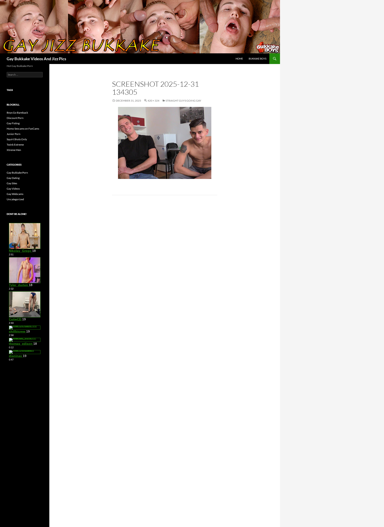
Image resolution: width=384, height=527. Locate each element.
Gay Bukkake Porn (17, 172)
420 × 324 (153, 100)
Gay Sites (12, 183)
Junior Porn (13, 134)
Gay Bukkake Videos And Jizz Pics (36, 58)
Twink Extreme (15, 144)
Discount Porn (15, 118)
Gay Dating (13, 178)
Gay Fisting (13, 123)
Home (239, 58)
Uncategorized (15, 199)
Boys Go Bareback (17, 112)
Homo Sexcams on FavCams (23, 128)
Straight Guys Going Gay (183, 100)
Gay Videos (13, 188)
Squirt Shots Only (17, 139)
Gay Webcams (15, 194)
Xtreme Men (14, 150)
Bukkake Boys (257, 58)
